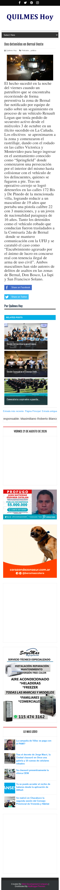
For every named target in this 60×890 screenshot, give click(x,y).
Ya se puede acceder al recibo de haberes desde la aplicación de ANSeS (33, 787)
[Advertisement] (30, 461)
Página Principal (33, 411)
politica (33, 50)
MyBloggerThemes (36, 886)
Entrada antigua (49, 411)
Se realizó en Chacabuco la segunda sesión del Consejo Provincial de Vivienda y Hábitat (32, 801)
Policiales (25, 50)
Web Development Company (35, 884)
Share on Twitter (19, 297)
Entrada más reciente (13, 411)
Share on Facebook (20, 287)
